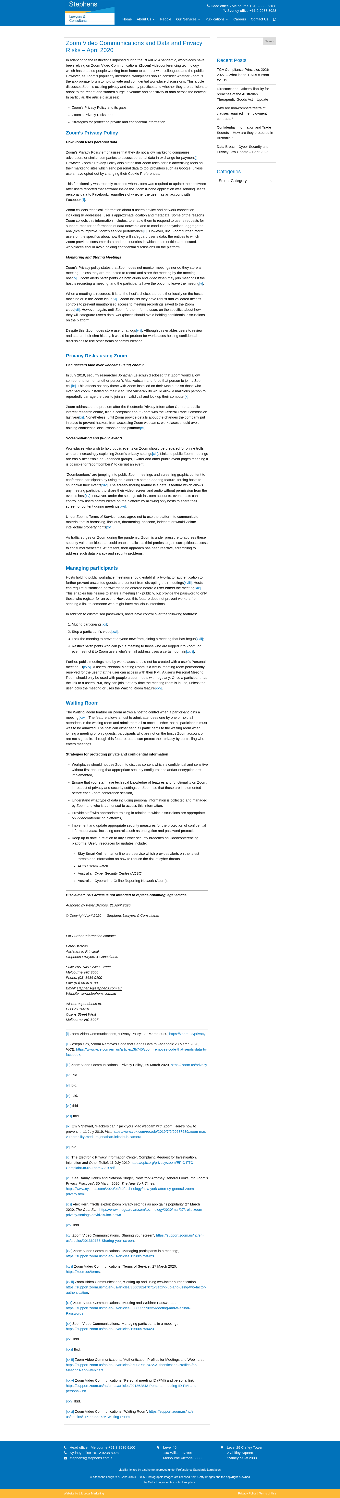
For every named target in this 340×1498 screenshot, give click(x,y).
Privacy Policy (247, 1493)
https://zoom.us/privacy (187, 1034)
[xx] (104, 624)
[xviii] (188, 583)
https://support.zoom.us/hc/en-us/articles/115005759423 (110, 1256)
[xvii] (109, 527)
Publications (215, 19)
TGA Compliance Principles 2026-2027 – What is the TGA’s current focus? (243, 75)
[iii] (145, 231)
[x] (186, 396)
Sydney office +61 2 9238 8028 (251, 11)
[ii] (83, 200)
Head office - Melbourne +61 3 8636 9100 (243, 6)
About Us (144, 19)
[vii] (77, 310)
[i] (196, 158)
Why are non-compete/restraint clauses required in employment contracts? (242, 113)
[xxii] (199, 639)
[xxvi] (83, 718)
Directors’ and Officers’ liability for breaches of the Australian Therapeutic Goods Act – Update (243, 94)
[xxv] (158, 688)
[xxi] (114, 632)
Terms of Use (267, 1493)
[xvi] (122, 506)
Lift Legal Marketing (91, 1493)
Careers (239, 19)
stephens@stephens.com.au (92, 1458)
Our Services (186, 19)
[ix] (73, 386)
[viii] (139, 330)
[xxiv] (87, 667)
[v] (201, 283)
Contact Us (259, 19)
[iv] (75, 278)
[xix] (197, 588)
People (165, 19)
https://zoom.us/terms (83, 1272)
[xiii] (155, 454)
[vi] (115, 299)
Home (127, 19)
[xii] (142, 428)
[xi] (81, 417)
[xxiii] (190, 651)
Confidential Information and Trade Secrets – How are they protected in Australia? (245, 132)
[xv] (87, 496)
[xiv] (104, 485)
